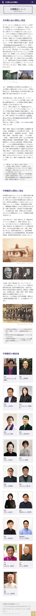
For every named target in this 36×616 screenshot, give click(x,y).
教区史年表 (20, 335)
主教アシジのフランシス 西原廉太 (10, 378)
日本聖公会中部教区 (11, 2)
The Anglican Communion (12, 45)
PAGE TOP (33, 614)
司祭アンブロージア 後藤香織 (25, 406)
